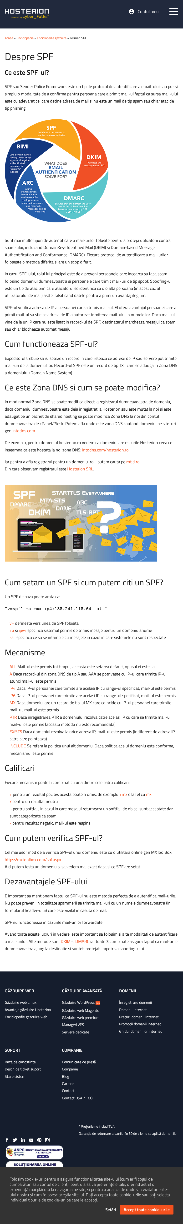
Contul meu (148, 12)
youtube (31, 1140)
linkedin (23, 1140)
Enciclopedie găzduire (51, 37)
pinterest (39, 1140)
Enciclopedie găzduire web (26, 1017)
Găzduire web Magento (80, 1010)
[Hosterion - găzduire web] (27, 14)
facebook (7, 1140)
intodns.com (23, 430)
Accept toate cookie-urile (147, 1209)
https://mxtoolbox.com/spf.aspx (33, 859)
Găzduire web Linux (20, 1002)
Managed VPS (73, 1024)
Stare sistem (15, 1076)
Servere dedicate (75, 1032)
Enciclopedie (25, 37)
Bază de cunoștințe (20, 1062)
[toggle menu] (173, 11)
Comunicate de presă (79, 1062)
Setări (110, 1209)
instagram (47, 1140)
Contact (68, 1090)
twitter (15, 1140)
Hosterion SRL (80, 469)
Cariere (68, 1083)
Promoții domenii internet (140, 1024)
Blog (65, 1076)
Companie (70, 1069)
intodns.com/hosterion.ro (105, 450)
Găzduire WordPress (81, 1002)
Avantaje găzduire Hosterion (28, 1010)
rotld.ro (133, 462)
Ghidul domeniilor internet (140, 1031)
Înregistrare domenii (135, 1002)
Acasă (9, 37)
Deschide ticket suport (23, 1069)
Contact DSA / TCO (77, 1098)
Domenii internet (133, 1010)
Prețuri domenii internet (139, 1017)
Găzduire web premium (80, 1017)
